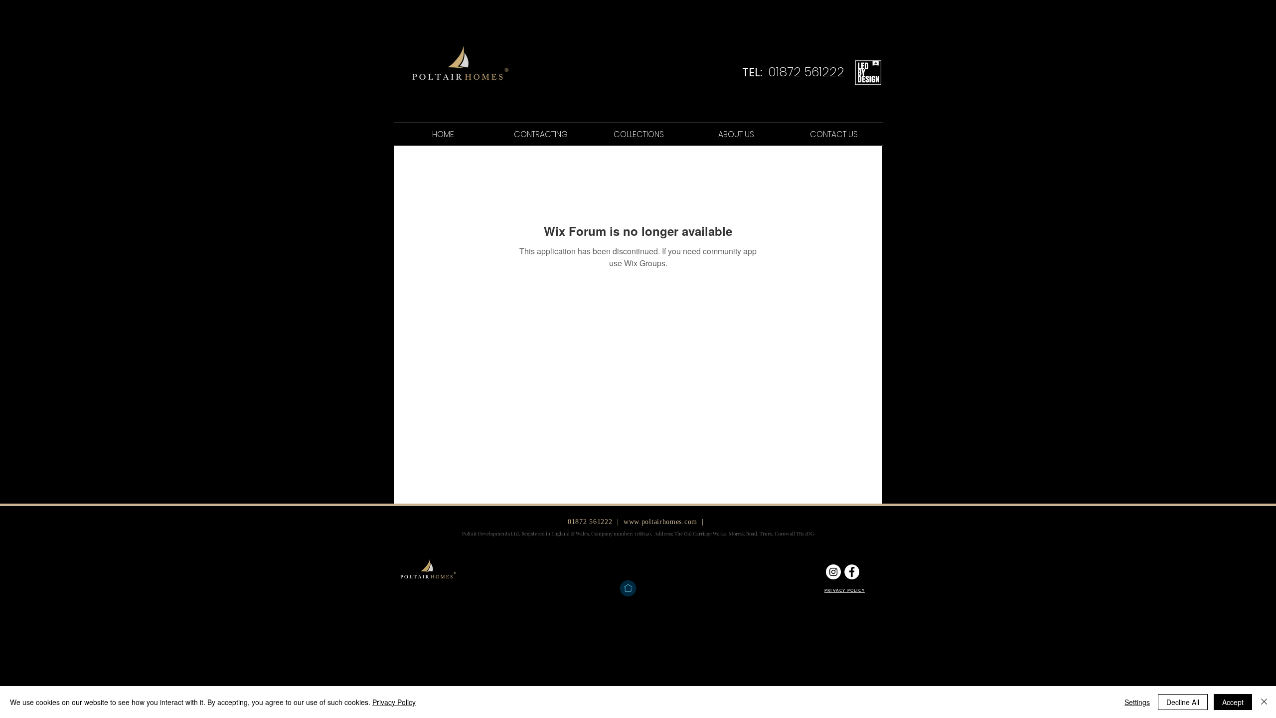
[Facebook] (851, 571)
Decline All (1182, 702)
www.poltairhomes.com (660, 522)
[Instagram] (833, 571)
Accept (1233, 702)
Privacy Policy (394, 702)
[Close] (1264, 702)
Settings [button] (1137, 702)
